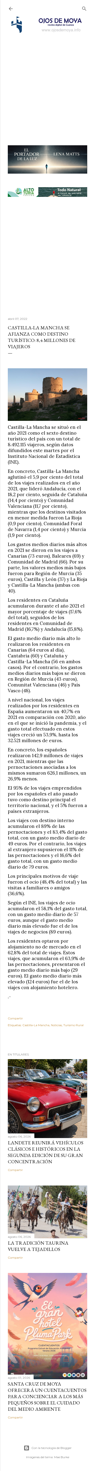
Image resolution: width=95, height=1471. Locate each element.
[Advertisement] (47, 83)
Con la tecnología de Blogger (51, 1448)
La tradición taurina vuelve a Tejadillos (38, 1246)
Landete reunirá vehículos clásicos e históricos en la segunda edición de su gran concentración (45, 1152)
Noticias (56, 1025)
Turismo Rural (73, 1025)
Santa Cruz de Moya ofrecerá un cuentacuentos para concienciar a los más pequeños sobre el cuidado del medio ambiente (47, 1396)
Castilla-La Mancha (35, 1025)
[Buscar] (84, 7)
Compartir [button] (15, 1018)
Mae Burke (61, 1457)
